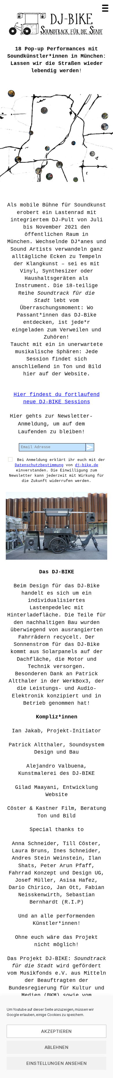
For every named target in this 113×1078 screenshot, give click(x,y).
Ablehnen (57, 1047)
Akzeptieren (56, 1031)
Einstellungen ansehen (56, 1063)
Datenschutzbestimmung (39, 465)
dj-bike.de (86, 465)
